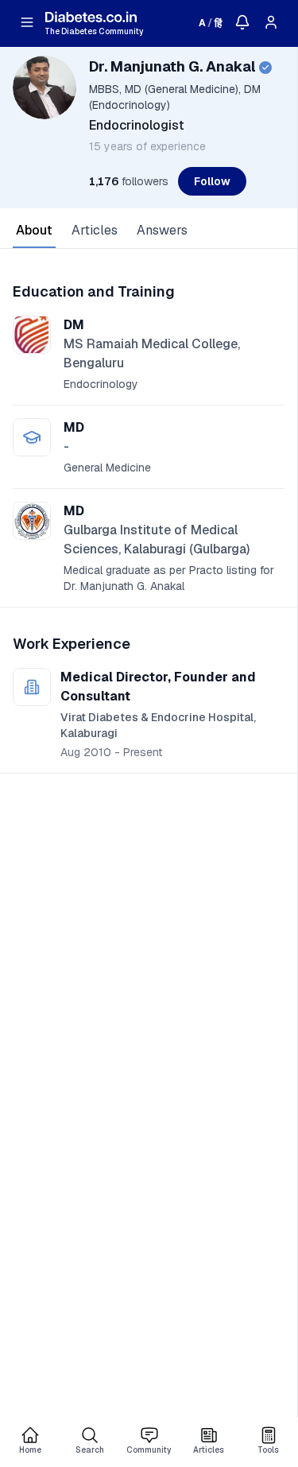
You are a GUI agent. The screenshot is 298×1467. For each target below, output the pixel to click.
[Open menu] (27, 22)
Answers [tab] (162, 230)
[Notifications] (242, 22)
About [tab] (34, 230)
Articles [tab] (95, 230)
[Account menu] (271, 22)
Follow (212, 181)
